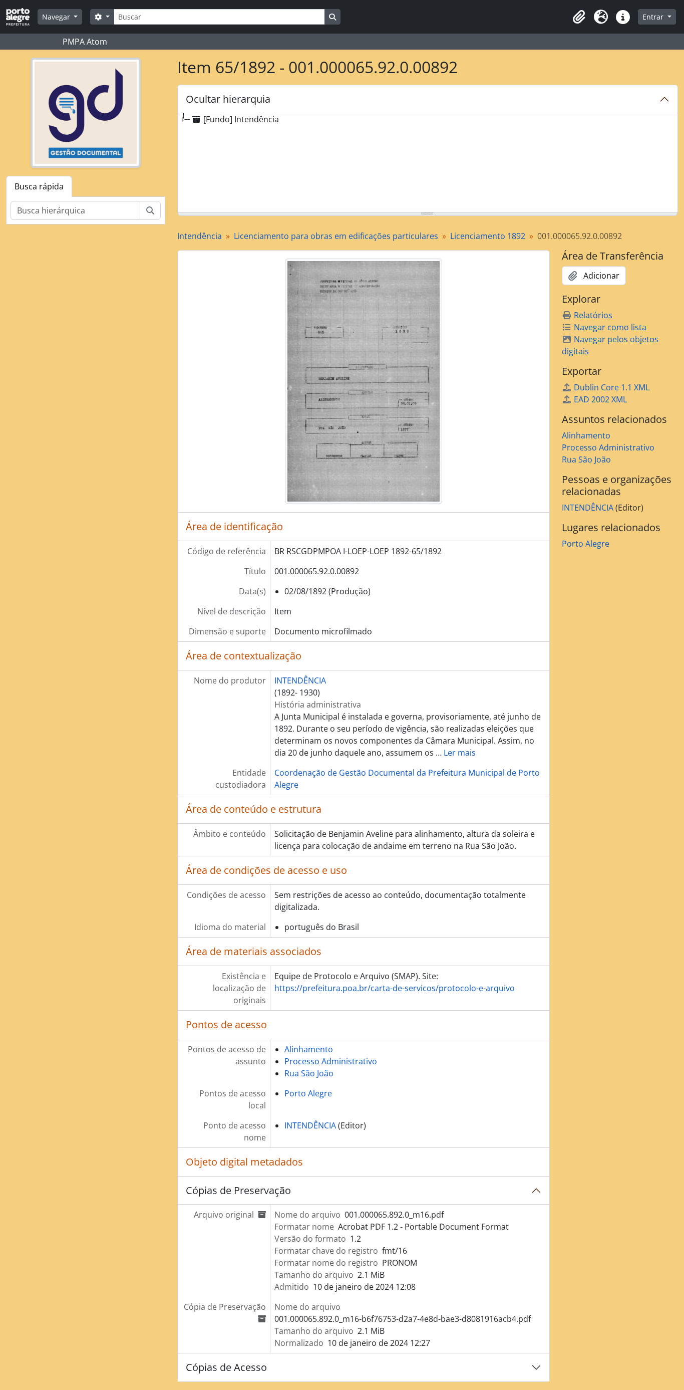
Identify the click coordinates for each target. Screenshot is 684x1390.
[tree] (428, 163)
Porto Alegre (308, 1093)
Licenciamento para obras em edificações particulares (336, 236)
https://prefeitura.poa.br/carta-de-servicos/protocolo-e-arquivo (394, 988)
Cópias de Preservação (238, 1190)
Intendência (199, 236)
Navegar (57, 17)
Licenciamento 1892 (487, 236)
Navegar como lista (610, 327)
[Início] (22, 17)
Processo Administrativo (330, 1061)
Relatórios (593, 315)
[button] (579, 17)
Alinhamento (308, 1049)
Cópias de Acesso (226, 1367)
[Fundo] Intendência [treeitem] (241, 119)
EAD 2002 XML (600, 399)
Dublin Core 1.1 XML (611, 387)
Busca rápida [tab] (39, 186)
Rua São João (308, 1073)
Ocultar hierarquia (228, 99)
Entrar (653, 17)
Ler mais (460, 752)
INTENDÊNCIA (300, 680)
